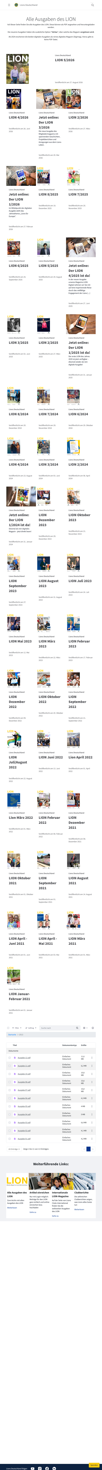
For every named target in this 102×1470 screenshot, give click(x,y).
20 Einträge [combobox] (13, 1149)
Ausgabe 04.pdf (24, 1114)
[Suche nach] (77, 1028)
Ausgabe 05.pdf (24, 1106)
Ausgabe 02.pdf (24, 1130)
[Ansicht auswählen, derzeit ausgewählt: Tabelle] (85, 1028)
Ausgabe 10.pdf (24, 1074)
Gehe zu (33, 1212)
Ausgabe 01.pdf (24, 1139)
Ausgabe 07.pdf (24, 1090)
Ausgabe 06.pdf (24, 1098)
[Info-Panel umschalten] (93, 1028)
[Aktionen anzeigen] (92, 1058)
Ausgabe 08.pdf (24, 1082)
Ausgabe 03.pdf (24, 1122)
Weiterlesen (12, 1208)
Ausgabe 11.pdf (24, 1066)
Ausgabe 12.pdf (24, 1057)
